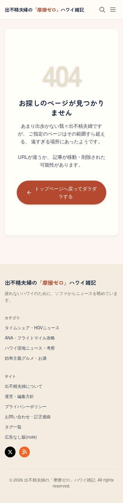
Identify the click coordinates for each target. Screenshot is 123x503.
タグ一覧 (13, 427)
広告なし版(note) (21, 437)
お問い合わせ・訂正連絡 (28, 416)
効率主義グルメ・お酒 (26, 358)
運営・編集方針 (19, 396)
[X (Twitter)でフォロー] (10, 452)
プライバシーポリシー (26, 406)
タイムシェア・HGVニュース (32, 327)
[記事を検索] (102, 9)
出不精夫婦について (23, 386)
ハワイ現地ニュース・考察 (30, 348)
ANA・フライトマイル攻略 (30, 338)
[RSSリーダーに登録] (24, 452)
